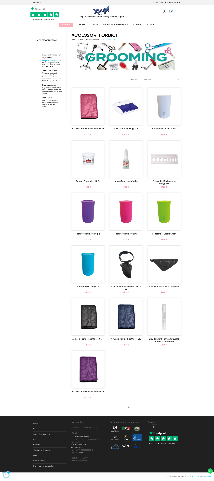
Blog (35, 439)
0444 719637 (159, 2)
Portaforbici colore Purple (88, 234)
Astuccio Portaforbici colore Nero (88, 339)
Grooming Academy (41, 434)
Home (35, 423)
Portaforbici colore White (164, 129)
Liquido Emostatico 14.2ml (126, 181)
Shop (35, 429)
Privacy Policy (38, 461)
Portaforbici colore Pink (126, 234)
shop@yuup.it (171, 2)
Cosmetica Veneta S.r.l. (83, 437)
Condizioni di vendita (41, 450)
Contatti (36, 445)
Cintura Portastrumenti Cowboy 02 (164, 287)
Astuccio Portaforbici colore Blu (126, 339)
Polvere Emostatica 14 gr (88, 181)
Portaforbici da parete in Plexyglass (164, 182)
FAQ (35, 455)
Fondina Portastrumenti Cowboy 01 (126, 288)
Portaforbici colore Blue (88, 287)
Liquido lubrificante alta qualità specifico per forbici (164, 340)
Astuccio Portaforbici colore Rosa (88, 129)
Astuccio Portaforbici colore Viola (88, 392)
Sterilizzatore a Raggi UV (126, 129)
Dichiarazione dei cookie (43, 466)
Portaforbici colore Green (164, 234)
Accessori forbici (47, 40)
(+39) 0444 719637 (80, 445)
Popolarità (161, 80)
